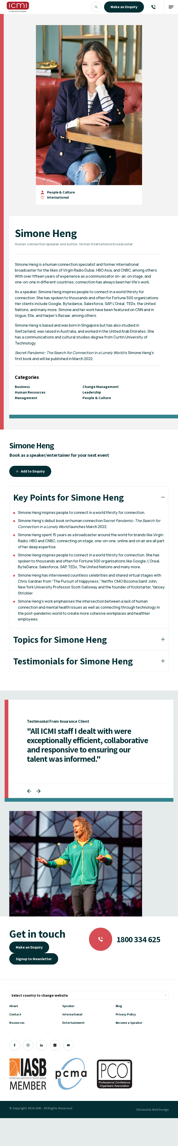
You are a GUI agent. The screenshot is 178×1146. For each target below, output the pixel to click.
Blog (119, 1006)
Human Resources (30, 392)
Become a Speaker (129, 1023)
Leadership (92, 392)
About (13, 1006)
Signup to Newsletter (34, 958)
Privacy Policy (126, 1014)
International (72, 1014)
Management (26, 397)
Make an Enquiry (29, 947)
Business (22, 386)
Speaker (68, 1006)
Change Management (101, 386)
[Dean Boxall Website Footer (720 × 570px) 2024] (75, 863)
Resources (17, 1023)
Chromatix (143, 1109)
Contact (15, 1014)
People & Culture (61, 192)
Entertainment (73, 1023)
